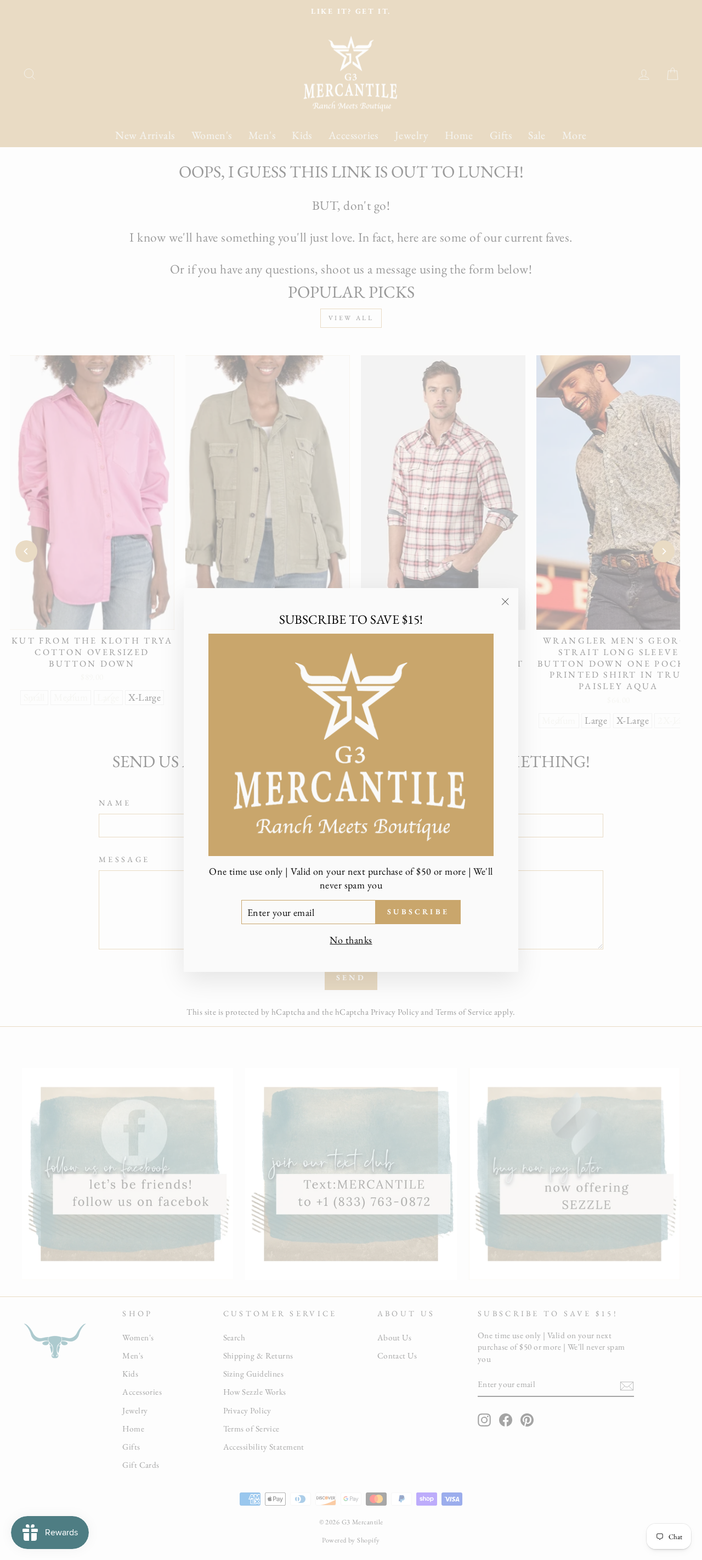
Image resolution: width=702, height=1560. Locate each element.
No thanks (351, 939)
